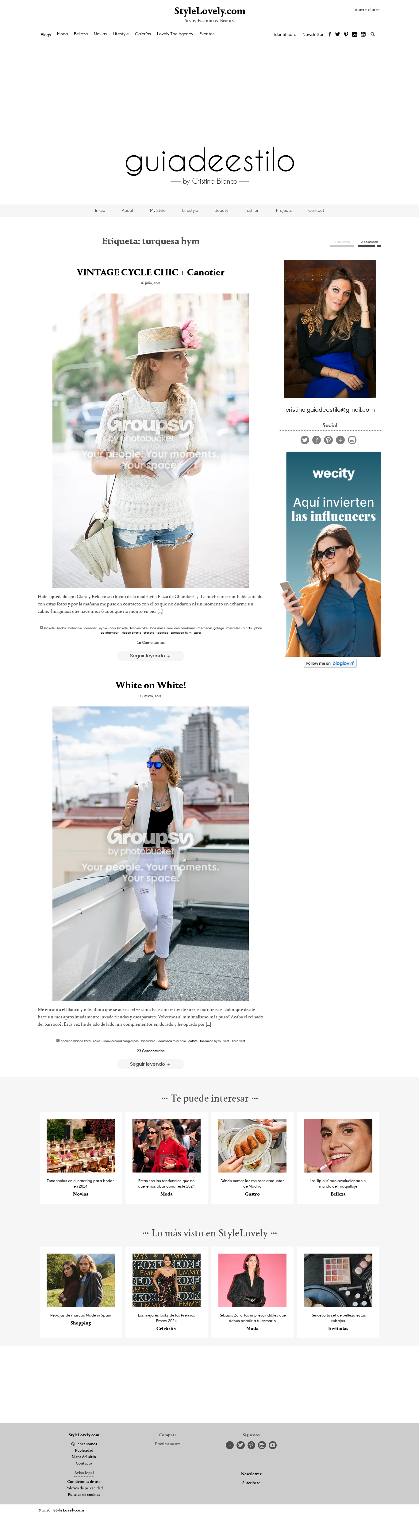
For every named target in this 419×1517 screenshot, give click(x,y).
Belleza (81, 34)
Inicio (100, 210)
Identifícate (285, 34)
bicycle (49, 628)
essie (96, 1041)
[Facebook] (330, 34)
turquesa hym (181, 632)
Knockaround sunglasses (121, 1041)
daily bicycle (119, 628)
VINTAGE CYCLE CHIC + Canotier (151, 273)
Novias (100, 34)
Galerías (143, 34)
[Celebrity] (167, 1305)
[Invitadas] (338, 1305)
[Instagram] (354, 34)
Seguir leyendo (148, 655)
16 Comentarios (151, 642)
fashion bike (139, 628)
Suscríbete (251, 1483)
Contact (316, 210)
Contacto (84, 1463)
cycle (103, 628)
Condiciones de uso (84, 1482)
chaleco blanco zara (75, 1041)
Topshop (162, 632)
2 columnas (369, 241)
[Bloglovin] (340, 440)
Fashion (252, 210)
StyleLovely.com (209, 11)
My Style (158, 210)
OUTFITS (247, 628)
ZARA (197, 632)
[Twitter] (337, 34)
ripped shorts (131, 632)
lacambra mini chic (172, 1041)
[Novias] (81, 1170)
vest (226, 1041)
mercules (233, 628)
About (127, 210)
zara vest (238, 1041)
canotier (90, 628)
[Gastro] (252, 1170)
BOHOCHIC (75, 628)
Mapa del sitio (84, 1457)
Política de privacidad (84, 1488)
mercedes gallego (211, 628)
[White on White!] (150, 853)
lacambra (148, 1041)
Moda (62, 34)
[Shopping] (81, 1305)
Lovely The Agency (175, 34)
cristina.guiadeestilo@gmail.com (330, 409)
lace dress (157, 628)
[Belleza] (338, 1170)
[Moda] (167, 1170)
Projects (284, 210)
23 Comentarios (151, 1050)
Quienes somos (84, 1444)
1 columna (342, 241)
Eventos (206, 34)
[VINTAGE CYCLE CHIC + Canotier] (150, 441)
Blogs (46, 34)
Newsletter (313, 34)
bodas (61, 628)
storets (149, 632)
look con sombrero (181, 628)
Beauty (221, 210)
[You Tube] (363, 34)
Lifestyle (121, 34)
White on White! (150, 686)
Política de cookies (84, 1495)
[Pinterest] (346, 34)
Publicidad (84, 1451)
